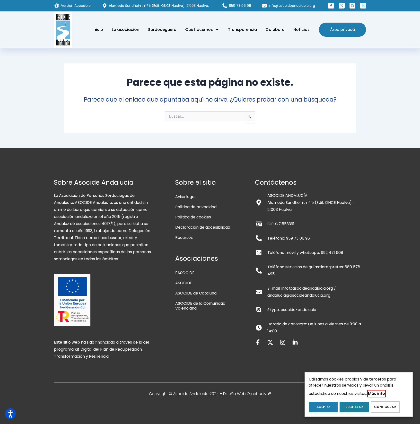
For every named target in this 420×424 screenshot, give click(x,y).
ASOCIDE (183, 283)
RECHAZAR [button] (354, 407)
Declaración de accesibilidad (202, 227)
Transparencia (242, 29)
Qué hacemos (199, 29)
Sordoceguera (162, 29)
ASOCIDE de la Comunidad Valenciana (200, 306)
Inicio (98, 29)
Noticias (301, 29)
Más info (376, 393)
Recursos (184, 237)
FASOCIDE (184, 273)
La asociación (125, 29)
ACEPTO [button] (323, 407)
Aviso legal (185, 196)
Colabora (275, 29)
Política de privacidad (196, 207)
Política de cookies (193, 217)
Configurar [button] (385, 407)
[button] (331, 6)
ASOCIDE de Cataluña (196, 293)
